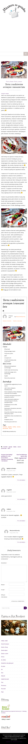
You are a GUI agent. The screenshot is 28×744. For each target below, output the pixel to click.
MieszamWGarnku (17, 90)
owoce (18, 426)
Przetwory (3, 685)
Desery (2, 656)
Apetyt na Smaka (11, 468)
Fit (2, 669)
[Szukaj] (25, 608)
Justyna (9, 509)
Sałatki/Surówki (5, 679)
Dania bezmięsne (5, 644)
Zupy (2, 692)
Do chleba (3, 660)
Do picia (3, 666)
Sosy (2, 682)
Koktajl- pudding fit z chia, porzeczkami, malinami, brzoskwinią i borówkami (7, 458)
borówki (5, 426)
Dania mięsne (4, 650)
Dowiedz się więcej (17, 741)
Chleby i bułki (4, 640)
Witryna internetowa (4, 596)
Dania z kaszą (4, 647)
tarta (10, 428)
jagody (10, 426)
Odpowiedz (22, 480)
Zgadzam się (9, 741)
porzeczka (5, 428)
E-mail (3, 589)
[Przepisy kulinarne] (5, 707)
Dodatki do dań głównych (7, 663)
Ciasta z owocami (18, 81)
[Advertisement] (14, 37)
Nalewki (3, 676)
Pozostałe (3, 688)
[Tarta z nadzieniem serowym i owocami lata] (14, 69)
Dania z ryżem (4, 653)
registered (22, 458)
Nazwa (3, 584)
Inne (2, 672)
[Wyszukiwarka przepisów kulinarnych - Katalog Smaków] (14, 712)
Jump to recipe (5, 93)
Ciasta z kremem (9, 81)
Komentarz (4, 563)
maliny (14, 426)
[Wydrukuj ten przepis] (3, 310)
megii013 (9, 490)
